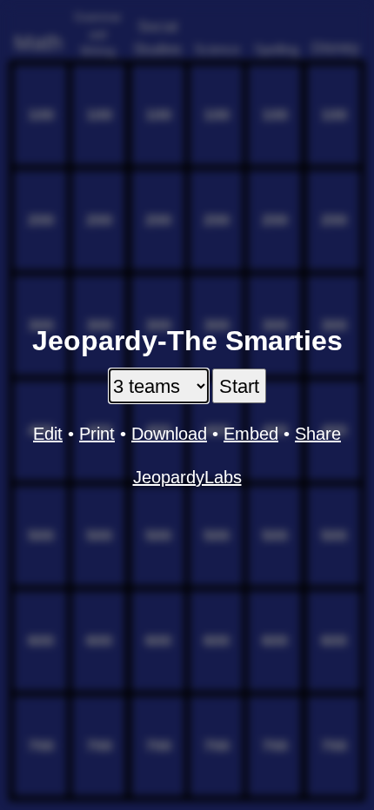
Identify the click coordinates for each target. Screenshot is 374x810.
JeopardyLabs (187, 477)
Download (169, 433)
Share (318, 433)
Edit (48, 433)
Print (97, 433)
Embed (251, 433)
